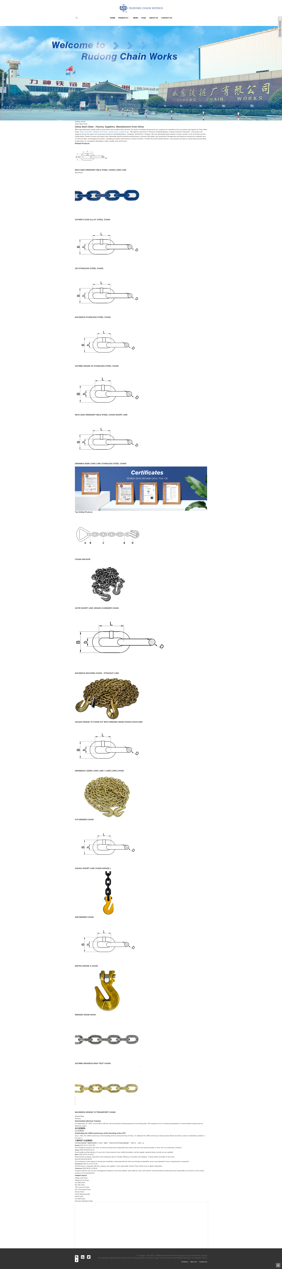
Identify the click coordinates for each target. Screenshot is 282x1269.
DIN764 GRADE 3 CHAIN (86, 966)
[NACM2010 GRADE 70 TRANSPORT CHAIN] (108, 1088)
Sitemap (204, 1255)
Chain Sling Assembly (82, 1194)
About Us (153, 18)
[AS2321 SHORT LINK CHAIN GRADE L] (108, 844)
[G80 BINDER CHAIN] (108, 893)
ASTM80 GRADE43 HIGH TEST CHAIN (93, 1063)
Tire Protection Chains (199, 1258)
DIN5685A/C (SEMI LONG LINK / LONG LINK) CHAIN (99, 771)
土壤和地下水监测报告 (84, 1140)
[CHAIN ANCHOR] (108, 535)
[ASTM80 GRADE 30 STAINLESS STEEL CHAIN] (108, 342)
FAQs (143, 18)
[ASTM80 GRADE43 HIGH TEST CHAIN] (108, 1039)
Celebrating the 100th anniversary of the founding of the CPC (100, 1133)
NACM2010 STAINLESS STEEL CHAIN (93, 317)
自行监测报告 (80, 1128)
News (135, 18)
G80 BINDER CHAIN (84, 917)
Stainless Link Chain (82, 1180)
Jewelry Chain (113, 132)
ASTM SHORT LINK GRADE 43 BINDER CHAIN (97, 608)
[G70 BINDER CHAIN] (108, 795)
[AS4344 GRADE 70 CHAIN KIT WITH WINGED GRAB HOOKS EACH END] (108, 698)
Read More (79, 172)
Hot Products (195, 1255)
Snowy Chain (79, 1192)
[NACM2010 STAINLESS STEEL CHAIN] (108, 293)
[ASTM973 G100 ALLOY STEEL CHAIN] (108, 195)
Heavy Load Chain (146, 1258)
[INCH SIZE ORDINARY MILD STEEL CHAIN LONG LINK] (91, 156)
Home (112, 18)
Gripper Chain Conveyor (162, 1258)
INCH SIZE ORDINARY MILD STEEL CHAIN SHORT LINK (101, 415)
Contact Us (166, 18)
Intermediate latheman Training (88, 1121)
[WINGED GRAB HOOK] (108, 991)
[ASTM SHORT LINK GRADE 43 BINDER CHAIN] (108, 584)
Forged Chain (124, 132)
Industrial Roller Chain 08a (181, 1258)
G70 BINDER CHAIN (84, 819)
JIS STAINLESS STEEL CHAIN (89, 268)
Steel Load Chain (86, 132)
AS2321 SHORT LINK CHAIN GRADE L (93, 868)
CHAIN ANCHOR (82, 559)
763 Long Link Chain (82, 1187)
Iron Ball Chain (80, 1182)
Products (123, 18)
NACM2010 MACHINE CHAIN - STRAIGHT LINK (97, 673)
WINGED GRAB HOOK (85, 1015)
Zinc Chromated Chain (83, 1189)
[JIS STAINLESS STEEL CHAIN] (108, 244)
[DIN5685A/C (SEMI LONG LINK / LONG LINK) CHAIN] (108, 747)
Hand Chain (79, 1196)
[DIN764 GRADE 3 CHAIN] (108, 942)
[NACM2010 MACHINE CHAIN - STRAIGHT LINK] (120, 641)
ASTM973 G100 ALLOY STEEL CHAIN (92, 219)
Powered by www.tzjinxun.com (180, 1255)
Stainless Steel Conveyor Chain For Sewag (124, 1258)
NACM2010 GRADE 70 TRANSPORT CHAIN (95, 1112)
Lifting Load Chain (81, 1178)
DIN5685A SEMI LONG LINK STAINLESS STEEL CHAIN (100, 463)
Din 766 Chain (80, 1185)
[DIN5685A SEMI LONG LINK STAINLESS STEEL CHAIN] (108, 439)
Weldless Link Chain (100, 132)
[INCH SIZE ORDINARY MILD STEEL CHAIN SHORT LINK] (108, 391)
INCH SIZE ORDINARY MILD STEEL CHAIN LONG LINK (100, 170)
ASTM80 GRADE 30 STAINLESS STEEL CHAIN (97, 366)
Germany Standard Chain (84, 1201)
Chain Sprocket (103, 1258)
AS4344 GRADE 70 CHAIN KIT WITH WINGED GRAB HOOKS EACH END (109, 722)
